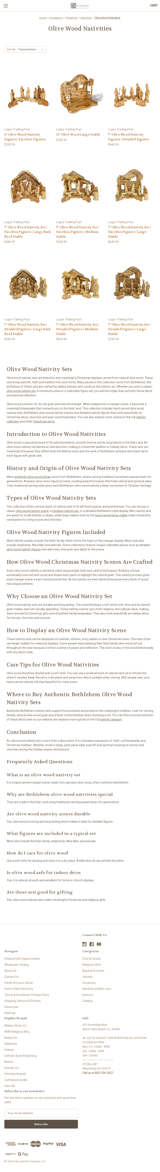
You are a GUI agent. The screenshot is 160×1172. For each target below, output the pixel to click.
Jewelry (87, 976)
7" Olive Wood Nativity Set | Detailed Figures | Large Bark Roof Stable (27, 329)
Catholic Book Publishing (20, 1055)
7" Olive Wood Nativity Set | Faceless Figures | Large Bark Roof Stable (27, 232)
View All (9, 1086)
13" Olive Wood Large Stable (78, 134)
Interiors (87, 994)
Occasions (89, 982)
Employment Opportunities (22, 958)
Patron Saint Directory (18, 988)
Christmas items (44, 421)
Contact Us (11, 976)
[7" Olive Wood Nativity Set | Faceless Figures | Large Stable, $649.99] (132, 186)
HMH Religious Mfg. (17, 1031)
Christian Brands (15, 1074)
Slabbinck (10, 1043)
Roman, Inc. (12, 1067)
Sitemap (10, 1013)
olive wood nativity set (21, 391)
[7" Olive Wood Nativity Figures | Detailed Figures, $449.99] (132, 94)
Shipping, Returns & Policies (22, 1001)
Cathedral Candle (15, 1080)
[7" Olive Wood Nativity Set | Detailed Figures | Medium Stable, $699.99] (80, 283)
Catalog (87, 1001)
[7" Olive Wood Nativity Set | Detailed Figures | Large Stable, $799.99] (132, 283)
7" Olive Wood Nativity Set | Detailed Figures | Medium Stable (77, 329)
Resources (11, 1007)
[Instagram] (84, 944)
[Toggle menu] (5, 5)
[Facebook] (91, 944)
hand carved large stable (111, 515)
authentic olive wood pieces (33, 476)
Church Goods (91, 958)
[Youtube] (99, 944)
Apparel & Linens (93, 970)
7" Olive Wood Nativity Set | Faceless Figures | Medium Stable (77, 232)
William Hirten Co (15, 1025)
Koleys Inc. (11, 1037)
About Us (10, 970)
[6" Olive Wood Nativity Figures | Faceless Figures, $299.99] (28, 94)
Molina (8, 1061)
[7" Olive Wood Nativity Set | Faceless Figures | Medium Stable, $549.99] (80, 186)
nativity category (111, 719)
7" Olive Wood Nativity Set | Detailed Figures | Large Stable (129, 329)
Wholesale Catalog (16, 964)
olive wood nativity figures (24, 549)
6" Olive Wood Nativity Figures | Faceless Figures (25, 136)
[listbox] (32, 49)
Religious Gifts (91, 964)
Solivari (9, 1049)
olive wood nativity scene (32, 511)
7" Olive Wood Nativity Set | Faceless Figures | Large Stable (129, 232)
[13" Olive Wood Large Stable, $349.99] (80, 94)
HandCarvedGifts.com (96, 988)
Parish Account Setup (18, 982)
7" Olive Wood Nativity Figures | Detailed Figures (128, 136)
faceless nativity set (65, 511)
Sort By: (11, 49)
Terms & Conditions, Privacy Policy (26, 994)
